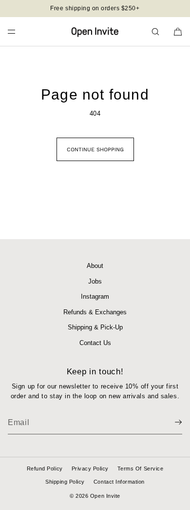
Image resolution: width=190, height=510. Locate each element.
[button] (155, 31)
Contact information (119, 482)
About (95, 265)
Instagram (95, 296)
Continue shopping (95, 149)
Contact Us (95, 343)
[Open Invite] (95, 32)
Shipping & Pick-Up (95, 327)
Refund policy (45, 468)
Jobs (95, 281)
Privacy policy (90, 468)
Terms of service (140, 468)
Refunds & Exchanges (95, 312)
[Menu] (19, 31)
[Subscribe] (170, 422)
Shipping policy (65, 482)
